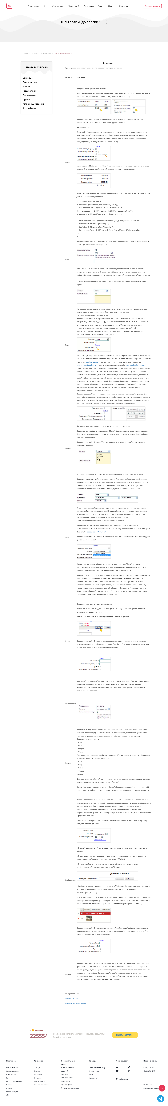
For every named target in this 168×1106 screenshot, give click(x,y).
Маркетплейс (74, 6)
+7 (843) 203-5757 (149, 1071)
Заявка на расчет (67, 1078)
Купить (8, 1078)
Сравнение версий (12, 1071)
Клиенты (37, 1071)
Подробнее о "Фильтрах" (96, 532)
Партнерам (89, 6)
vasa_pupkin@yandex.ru (86, 365)
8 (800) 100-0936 (148, 1068)
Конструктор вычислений (75, 1003)
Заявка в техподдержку (97, 1068)
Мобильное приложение (70, 1088)
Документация (46, 53)
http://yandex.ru (91, 362)
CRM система (11, 1068)
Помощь (111, 6)
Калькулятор (65, 1081)
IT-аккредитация (39, 1081)
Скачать (9, 1085)
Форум (91, 1074)
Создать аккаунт (152, 6)
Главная (25, 53)
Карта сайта (93, 1078)
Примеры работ (67, 1085)
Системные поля (72, 999)
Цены (46, 6)
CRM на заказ (58, 6)
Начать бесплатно (125, 1035)
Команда (37, 1068)
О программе (34, 6)
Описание (64, 1074)
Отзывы (101, 6)
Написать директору (41, 1085)
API (7, 1095)
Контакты (123, 6)
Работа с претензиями (14, 1081)
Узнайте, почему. (62, 1037)
